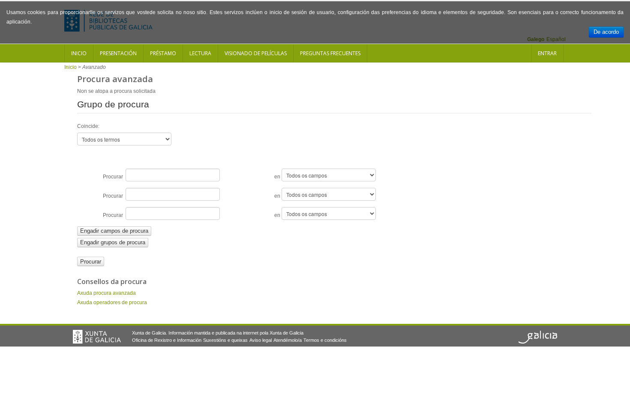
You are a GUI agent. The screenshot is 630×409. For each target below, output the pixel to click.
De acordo (606, 32)
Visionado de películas (256, 53)
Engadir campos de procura (114, 231)
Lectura (200, 53)
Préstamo (163, 53)
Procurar (114, 177)
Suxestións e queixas (225, 340)
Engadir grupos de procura (112, 242)
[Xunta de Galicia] (97, 337)
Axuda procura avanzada (106, 293)
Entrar (547, 53)
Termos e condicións (325, 340)
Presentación (118, 53)
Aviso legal (260, 340)
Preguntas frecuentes (330, 53)
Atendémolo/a (287, 340)
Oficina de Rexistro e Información (166, 340)
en (278, 177)
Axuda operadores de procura (112, 302)
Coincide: (88, 126)
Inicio (79, 53)
